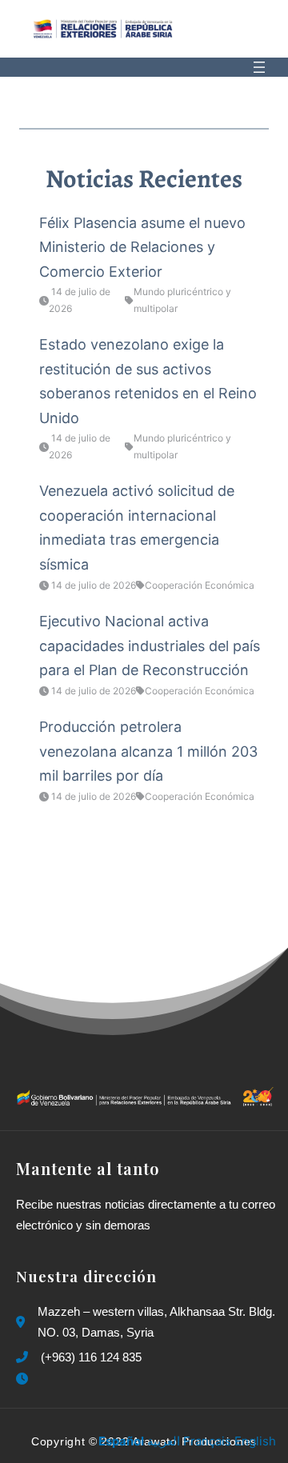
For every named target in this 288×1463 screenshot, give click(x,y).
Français (207, 1441)
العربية (163, 1441)
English (255, 1441)
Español (121, 1441)
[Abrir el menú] (259, 67)
